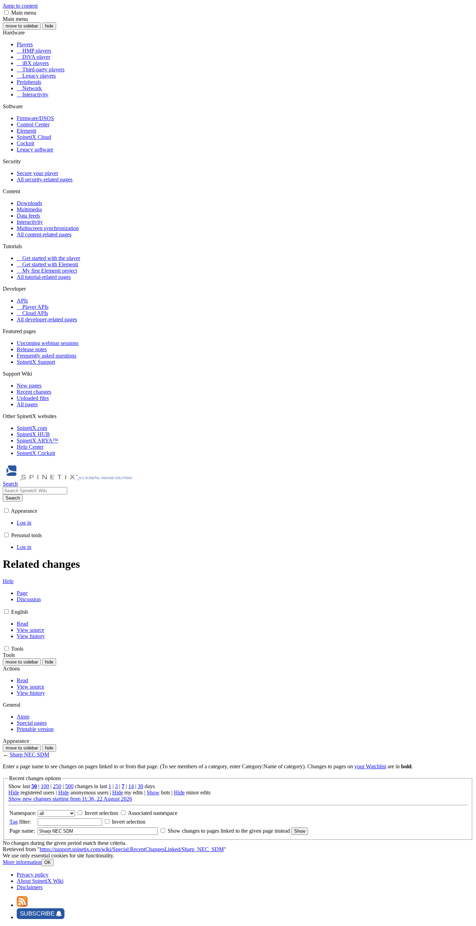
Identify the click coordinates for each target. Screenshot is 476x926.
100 (45, 786)
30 (140, 786)
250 (57, 786)
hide (49, 26)
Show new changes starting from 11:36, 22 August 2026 (70, 799)
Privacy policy (32, 875)
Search (13, 498)
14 (131, 786)
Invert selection (100, 813)
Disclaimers (30, 887)
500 (69, 786)
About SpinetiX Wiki (40, 881)
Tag (13, 822)
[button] (6, 12)
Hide (13, 792)
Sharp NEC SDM (29, 755)
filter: (20, 822)
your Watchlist (370, 766)
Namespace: (22, 813)
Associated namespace (151, 813)
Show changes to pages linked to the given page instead (229, 831)
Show (153, 792)
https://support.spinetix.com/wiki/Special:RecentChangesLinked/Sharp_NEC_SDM (132, 849)
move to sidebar (22, 26)
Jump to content (20, 6)
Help (8, 581)
